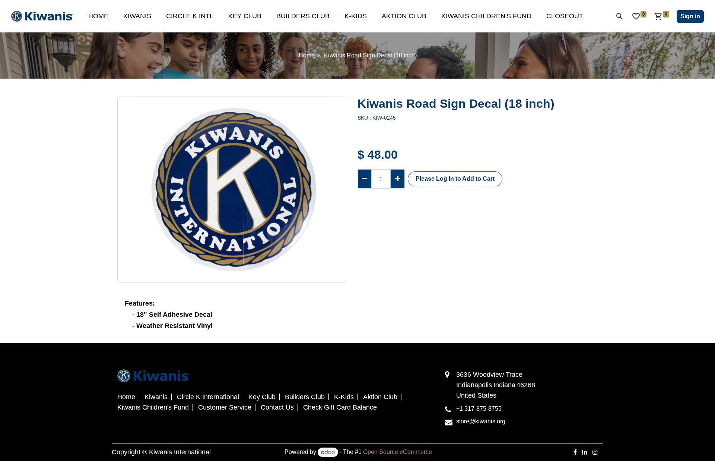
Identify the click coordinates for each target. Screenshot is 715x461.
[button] (455, 178)
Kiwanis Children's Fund (153, 407)
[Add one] (397, 178)
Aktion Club (380, 397)
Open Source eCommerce (397, 452)
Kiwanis (156, 397)
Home (307, 55)
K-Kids (344, 397)
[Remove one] (365, 178)
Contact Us (277, 407)
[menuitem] (98, 16)
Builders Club (305, 397)
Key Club (262, 397)
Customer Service (224, 407)
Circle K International (208, 397)
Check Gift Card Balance (340, 407)
